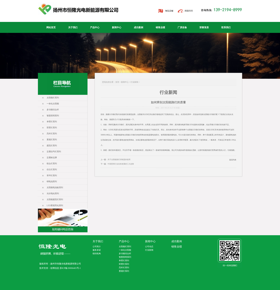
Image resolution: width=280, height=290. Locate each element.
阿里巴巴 (189, 11)
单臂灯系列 (52, 122)
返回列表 (232, 160)
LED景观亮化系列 (55, 205)
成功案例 (138, 27)
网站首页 (51, 27)
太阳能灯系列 (53, 98)
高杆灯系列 (52, 134)
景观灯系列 (52, 139)
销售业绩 (160, 27)
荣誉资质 (204, 27)
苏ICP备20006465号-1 (70, 268)
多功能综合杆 (53, 110)
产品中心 (94, 27)
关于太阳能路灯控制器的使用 (119, 160)
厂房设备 (182, 27)
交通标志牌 (52, 157)
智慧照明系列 (53, 116)
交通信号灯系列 (54, 151)
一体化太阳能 (53, 104)
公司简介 (97, 246)
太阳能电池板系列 (55, 187)
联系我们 (226, 27)
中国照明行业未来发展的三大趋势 (121, 164)
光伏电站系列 (53, 193)
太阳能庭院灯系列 (55, 199)
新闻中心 (116, 27)
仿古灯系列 (52, 169)
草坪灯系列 (52, 175)
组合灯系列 (52, 163)
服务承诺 (97, 250)
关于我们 (73, 27)
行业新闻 (134, 82)
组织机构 (97, 253)
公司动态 (149, 246)
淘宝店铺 (169, 11)
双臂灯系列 (52, 128)
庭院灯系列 (52, 145)
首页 (117, 82)
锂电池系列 (52, 181)
